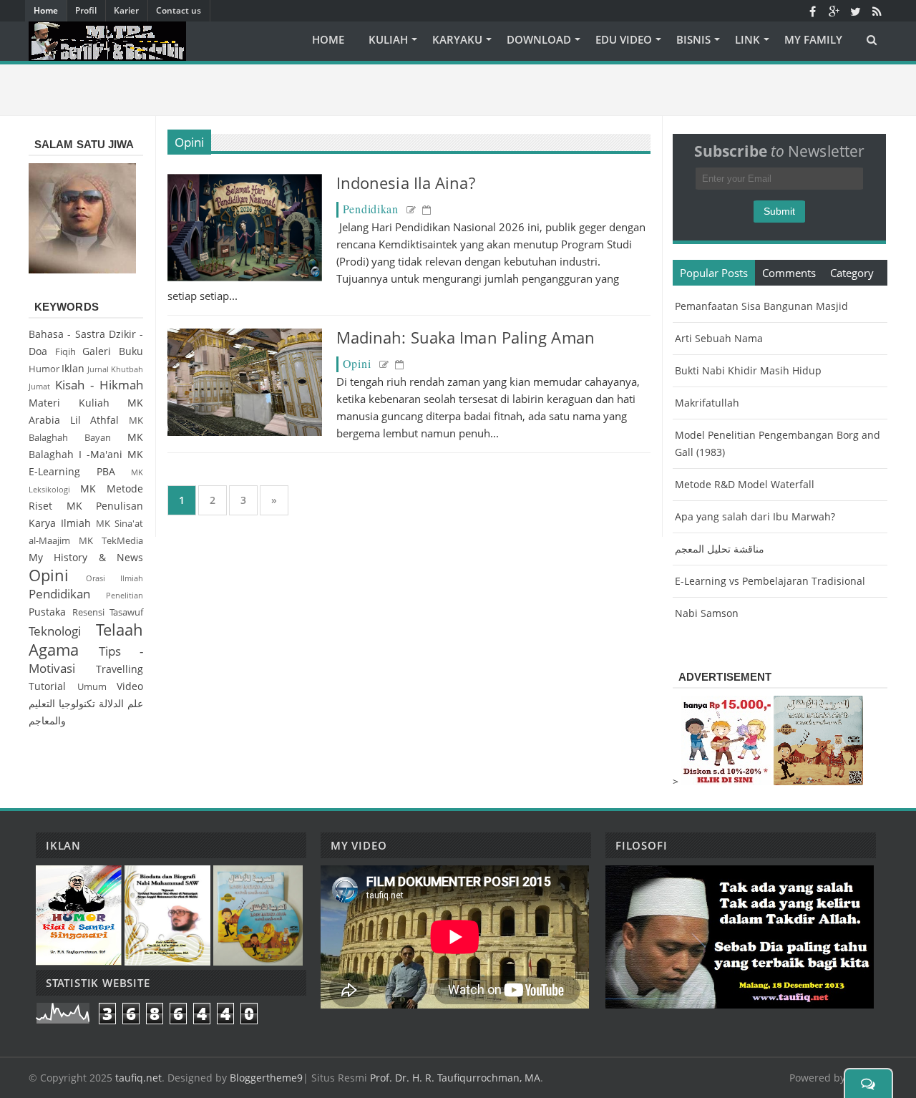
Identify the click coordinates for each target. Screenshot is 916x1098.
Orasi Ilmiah (114, 578)
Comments (789, 273)
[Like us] (812, 10)
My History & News (86, 557)
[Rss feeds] (876, 10)
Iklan (73, 368)
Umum (92, 687)
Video (130, 686)
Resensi (88, 612)
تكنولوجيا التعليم (62, 703)
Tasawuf (126, 612)
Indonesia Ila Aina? (405, 182)
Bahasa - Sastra (67, 334)
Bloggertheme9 (266, 1077)
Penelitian (124, 595)
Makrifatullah (707, 402)
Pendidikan (371, 208)
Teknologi (55, 631)
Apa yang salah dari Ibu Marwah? (755, 516)
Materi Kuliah (69, 402)
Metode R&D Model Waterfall (744, 484)
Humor (44, 369)
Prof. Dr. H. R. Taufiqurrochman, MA (455, 1077)
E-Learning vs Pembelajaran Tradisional (770, 581)
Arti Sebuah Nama (719, 338)
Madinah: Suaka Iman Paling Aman (465, 337)
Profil (86, 10)
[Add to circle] (833, 10)
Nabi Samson (707, 613)
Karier (126, 10)
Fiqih (65, 352)
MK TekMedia (111, 541)
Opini (190, 142)
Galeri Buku (112, 351)
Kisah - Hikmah (99, 384)
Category (852, 273)
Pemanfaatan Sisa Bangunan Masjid (761, 306)
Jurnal (98, 369)
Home (46, 10)
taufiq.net (138, 1077)
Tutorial (47, 686)
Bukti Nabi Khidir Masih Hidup (748, 370)
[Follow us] (855, 10)
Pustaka (47, 611)
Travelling (119, 669)
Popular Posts (714, 273)
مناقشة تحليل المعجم (719, 548)
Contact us (178, 10)
